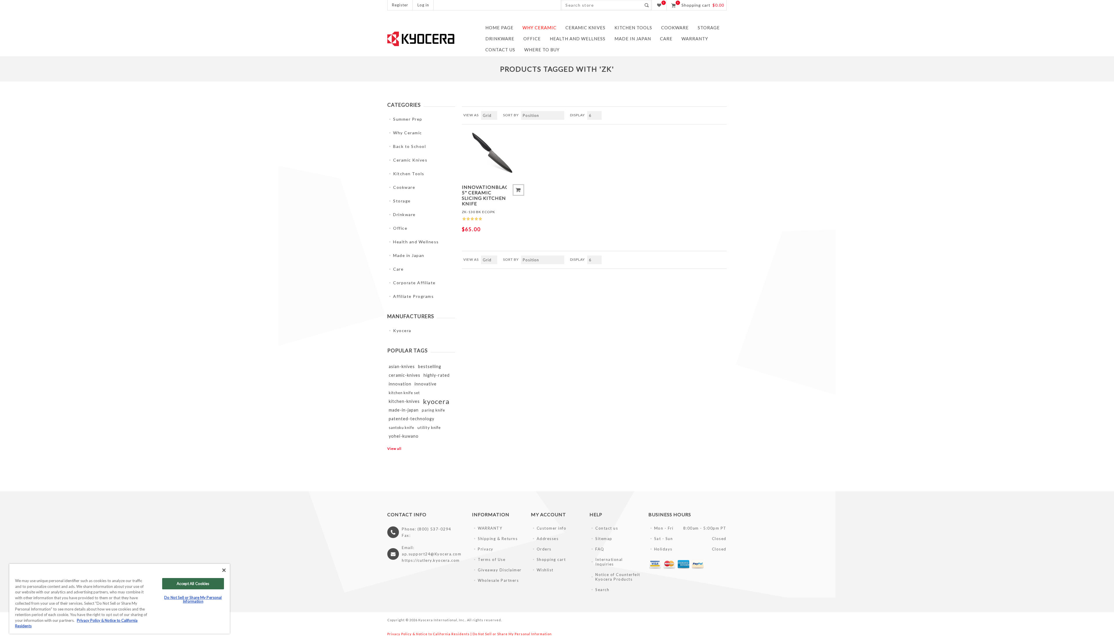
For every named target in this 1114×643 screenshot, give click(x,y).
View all (394, 448)
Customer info (552, 528)
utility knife (429, 427)
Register (400, 5)
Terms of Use (491, 559)
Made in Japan (408, 255)
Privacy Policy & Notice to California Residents (428, 634)
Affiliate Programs (413, 296)
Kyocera (402, 330)
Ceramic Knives (410, 159)
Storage (402, 200)
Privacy (485, 549)
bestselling (429, 366)
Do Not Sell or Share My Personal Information (512, 634)
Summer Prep (407, 119)
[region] (119, 599)
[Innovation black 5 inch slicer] (493, 153)
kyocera (436, 401)
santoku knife (401, 427)
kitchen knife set (404, 392)
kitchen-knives (404, 401)
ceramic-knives (404, 375)
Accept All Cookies (193, 583)
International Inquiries (609, 561)
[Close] (224, 570)
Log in (423, 5)
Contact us (606, 528)
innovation (400, 383)
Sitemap (603, 538)
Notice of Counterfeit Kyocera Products (617, 577)
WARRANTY (490, 528)
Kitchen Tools (408, 173)
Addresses (548, 538)
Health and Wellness (416, 241)
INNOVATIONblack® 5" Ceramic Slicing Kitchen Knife (484, 195)
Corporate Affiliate (414, 282)
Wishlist (545, 570)
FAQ (599, 549)
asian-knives (402, 366)
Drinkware (404, 214)
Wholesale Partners (498, 580)
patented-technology (411, 418)
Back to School (409, 146)
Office (400, 228)
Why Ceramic (407, 132)
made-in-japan (404, 409)
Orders (544, 549)
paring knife (433, 410)
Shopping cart (551, 559)
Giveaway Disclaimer (500, 570)
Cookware (404, 187)
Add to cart (518, 190)
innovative (426, 383)
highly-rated (437, 375)
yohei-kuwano (404, 436)
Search (646, 5)
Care (398, 269)
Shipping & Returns (498, 538)
